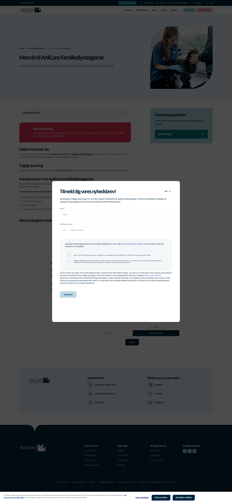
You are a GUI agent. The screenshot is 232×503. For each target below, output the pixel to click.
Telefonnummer (66, 224)
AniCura (115, 244)
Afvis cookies (161, 498)
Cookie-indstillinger (142, 498)
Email (62, 208)
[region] (116, 497)
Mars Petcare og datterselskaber (132, 244)
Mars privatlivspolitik (153, 275)
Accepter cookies (184, 498)
